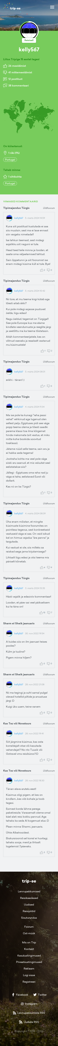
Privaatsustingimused (29, 962)
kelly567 (18, 217)
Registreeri (29, 981)
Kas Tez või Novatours (17, 723)
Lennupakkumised (29, 891)
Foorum (29, 926)
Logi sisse (29, 975)
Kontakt (29, 949)
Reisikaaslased (29, 898)
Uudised (29, 904)
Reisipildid (29, 911)
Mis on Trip (29, 942)
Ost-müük (29, 933)
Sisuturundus (29, 917)
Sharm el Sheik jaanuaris (18, 623)
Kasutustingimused (29, 955)
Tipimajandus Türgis (16, 208)
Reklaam (29, 968)
